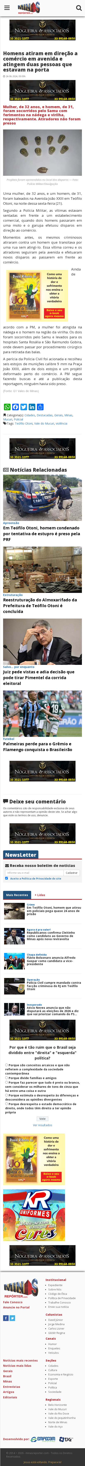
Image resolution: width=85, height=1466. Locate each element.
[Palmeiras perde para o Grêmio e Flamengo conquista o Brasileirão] (42, 713)
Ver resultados (42, 1125)
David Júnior (55, 1320)
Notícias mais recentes (20, 1360)
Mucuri (7, 419)
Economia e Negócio (60, 1374)
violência (61, 423)
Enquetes (54, 1348)
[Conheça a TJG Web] (66, 1439)
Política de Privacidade (62, 1298)
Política (52, 1387)
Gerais (58, 415)
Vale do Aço (55, 1426)
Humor (52, 1344)
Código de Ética (57, 1294)
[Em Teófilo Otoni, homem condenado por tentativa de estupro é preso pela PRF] (42, 497)
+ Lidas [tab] (40, 895)
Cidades (30, 415)
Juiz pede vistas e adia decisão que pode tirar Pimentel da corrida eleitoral (38, 677)
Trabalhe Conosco (59, 1302)
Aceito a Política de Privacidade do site (35, 878)
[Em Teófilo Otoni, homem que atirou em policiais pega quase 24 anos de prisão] (14, 911)
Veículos (53, 1353)
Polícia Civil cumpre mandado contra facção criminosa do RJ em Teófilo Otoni (54, 986)
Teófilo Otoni (24, 423)
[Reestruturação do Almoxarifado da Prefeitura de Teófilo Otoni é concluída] (42, 569)
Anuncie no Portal (16, 1307)
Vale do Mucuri (44, 423)
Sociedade (54, 1392)
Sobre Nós (54, 1289)
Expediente (55, 1285)
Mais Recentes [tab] (17, 895)
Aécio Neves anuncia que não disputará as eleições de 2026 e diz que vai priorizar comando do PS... (53, 1011)
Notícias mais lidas (17, 1366)
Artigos (8, 1392)
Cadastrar (72, 873)
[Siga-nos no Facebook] (6, 1318)
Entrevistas (11, 1387)
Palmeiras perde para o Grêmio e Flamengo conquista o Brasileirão (37, 746)
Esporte (53, 1379)
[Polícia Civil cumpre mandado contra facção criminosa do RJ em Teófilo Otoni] (14, 986)
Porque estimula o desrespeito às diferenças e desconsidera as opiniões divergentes (42, 1097)
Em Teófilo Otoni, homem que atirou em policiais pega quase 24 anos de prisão (54, 911)
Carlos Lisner (56, 1328)
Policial (18, 419)
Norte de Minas (57, 1422)
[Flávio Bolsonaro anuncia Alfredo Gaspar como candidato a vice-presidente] (14, 961)
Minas (68, 415)
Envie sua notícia (58, 1307)
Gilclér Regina (56, 1333)
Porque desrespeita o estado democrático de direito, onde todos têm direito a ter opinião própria (40, 1108)
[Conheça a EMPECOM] (43, 1439)
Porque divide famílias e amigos (33, 1078)
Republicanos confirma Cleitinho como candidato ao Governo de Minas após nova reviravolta (51, 936)
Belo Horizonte (57, 1405)
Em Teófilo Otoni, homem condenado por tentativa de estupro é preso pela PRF (41, 533)
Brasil (7, 1376)
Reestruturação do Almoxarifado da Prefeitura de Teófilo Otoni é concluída (40, 605)
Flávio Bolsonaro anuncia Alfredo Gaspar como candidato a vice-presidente (51, 961)
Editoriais (10, 1397)
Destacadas (45, 415)
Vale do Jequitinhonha (62, 1418)
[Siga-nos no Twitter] (12, 1318)
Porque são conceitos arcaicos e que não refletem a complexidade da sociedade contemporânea (37, 1069)
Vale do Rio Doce (58, 1413)
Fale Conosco (12, 1302)
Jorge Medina (56, 1324)
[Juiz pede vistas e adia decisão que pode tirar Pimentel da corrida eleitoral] (42, 641)
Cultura (52, 1370)
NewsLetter (20, 854)
